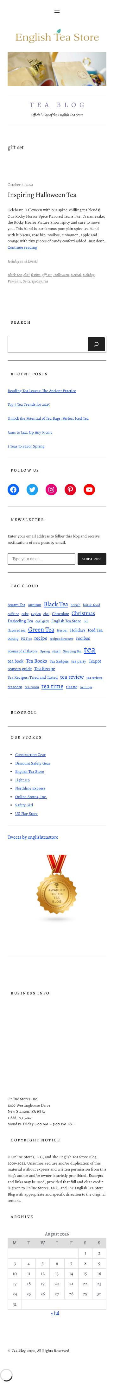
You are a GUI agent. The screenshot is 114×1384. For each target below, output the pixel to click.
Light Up (22, 780)
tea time (52, 686)
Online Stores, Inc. (31, 796)
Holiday (88, 274)
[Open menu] (57, 11)
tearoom (15, 687)
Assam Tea (16, 605)
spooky (37, 281)
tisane (71, 687)
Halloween (61, 274)
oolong (13, 638)
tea (45, 281)
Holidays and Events (23, 261)
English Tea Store (66, 621)
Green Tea (41, 629)
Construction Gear (30, 754)
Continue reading (22, 247)
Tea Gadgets (59, 661)
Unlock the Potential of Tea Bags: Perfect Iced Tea (48, 418)
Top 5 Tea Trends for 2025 (29, 404)
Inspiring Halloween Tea (42, 194)
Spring (45, 651)
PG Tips (26, 638)
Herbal (76, 274)
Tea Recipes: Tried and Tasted (33, 677)
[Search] (96, 344)
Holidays (77, 630)
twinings (86, 687)
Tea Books (36, 660)
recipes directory (61, 638)
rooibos (83, 638)
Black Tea (15, 274)
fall (86, 621)
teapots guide (20, 669)
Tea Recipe (44, 668)
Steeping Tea (72, 651)
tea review (72, 677)
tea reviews (94, 677)
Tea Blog (59, 105)
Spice (26, 281)
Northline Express (30, 788)
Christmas (83, 613)
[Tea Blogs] (57, 922)
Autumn (34, 604)
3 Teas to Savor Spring (26, 446)
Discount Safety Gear (32, 763)
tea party (78, 661)
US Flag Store (26, 813)
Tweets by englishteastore (33, 837)
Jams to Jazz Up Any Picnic (30, 432)
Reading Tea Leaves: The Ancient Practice (42, 390)
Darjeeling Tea (20, 621)
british (75, 604)
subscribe (92, 559)
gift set (47, 274)
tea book (15, 661)
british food (91, 605)
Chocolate (60, 614)
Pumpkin (14, 281)
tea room (32, 686)
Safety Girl (24, 805)
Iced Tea (95, 630)
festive (35, 274)
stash (56, 651)
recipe (40, 638)
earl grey (42, 621)
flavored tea (17, 630)
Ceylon (36, 614)
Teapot (95, 661)
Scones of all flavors (23, 651)
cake (25, 613)
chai (26, 274)
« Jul (55, 1313)
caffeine (13, 614)
